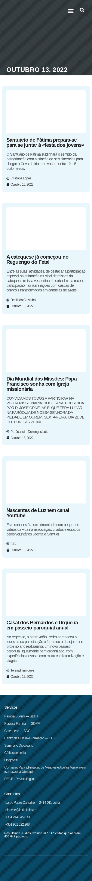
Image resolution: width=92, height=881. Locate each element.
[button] (70, 11)
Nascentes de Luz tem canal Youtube (37, 512)
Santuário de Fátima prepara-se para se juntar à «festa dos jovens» (45, 142)
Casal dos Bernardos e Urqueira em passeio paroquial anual (42, 625)
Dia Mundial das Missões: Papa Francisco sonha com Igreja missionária (41, 384)
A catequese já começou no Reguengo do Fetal (37, 259)
